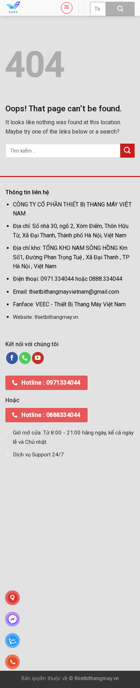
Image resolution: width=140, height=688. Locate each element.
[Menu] (67, 8)
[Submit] (120, 9)
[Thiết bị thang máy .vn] (27, 8)
